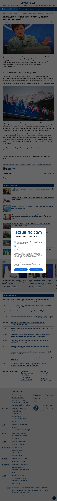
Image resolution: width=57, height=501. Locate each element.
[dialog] (28, 250)
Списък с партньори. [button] (24, 257)
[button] (28, 250)
